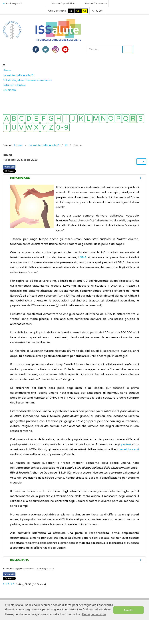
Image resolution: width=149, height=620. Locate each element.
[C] (21, 118)
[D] (29, 118)
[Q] (125, 118)
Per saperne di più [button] (94, 614)
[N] (103, 118)
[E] (36, 118)
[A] (6, 118)
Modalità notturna (95, 3)
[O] (110, 118)
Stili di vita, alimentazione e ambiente (27, 80)
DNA (83, 257)
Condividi (9, 166)
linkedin (55, 49)
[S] (140, 118)
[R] (133, 118)
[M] (96, 118)
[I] (66, 118)
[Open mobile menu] (4, 65)
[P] (118, 118)
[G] (51, 118)
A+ (100, 10)
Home (7, 70)
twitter (45, 49)
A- (93, 10)
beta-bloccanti (129, 449)
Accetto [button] (128, 610)
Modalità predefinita (63, 3)
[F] (43, 118)
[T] (6, 127)
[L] (88, 118)
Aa (70, 10)
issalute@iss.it (14, 3)
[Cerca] (4, 95)
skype (65, 49)
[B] (14, 118)
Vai (127, 49)
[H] (58, 118)
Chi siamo (9, 90)
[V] (21, 127)
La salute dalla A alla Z (18, 75)
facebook (35, 49)
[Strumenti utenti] (141, 161)
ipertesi (126, 444)
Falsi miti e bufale (14, 85)
